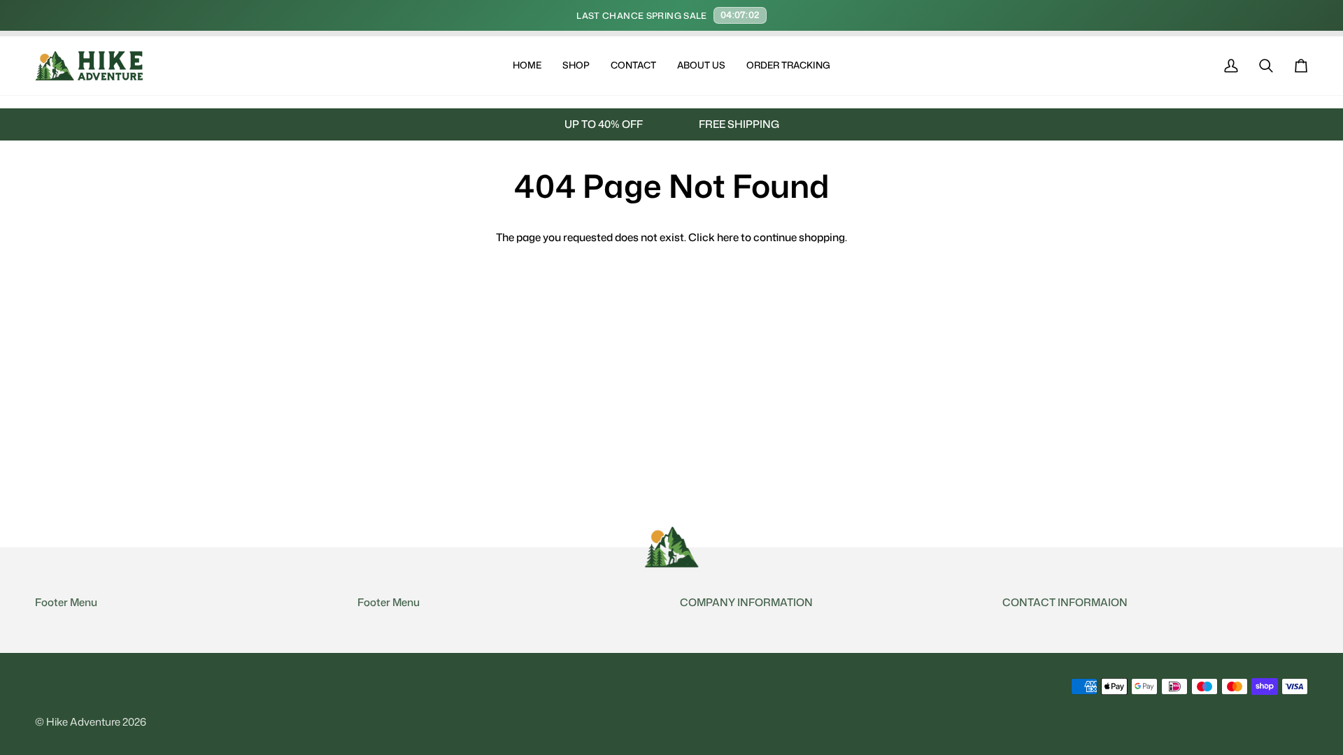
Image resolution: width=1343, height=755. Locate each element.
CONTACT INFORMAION (1065, 602)
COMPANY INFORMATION (746, 602)
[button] (576, 65)
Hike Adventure (83, 721)
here (728, 237)
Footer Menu (66, 602)
